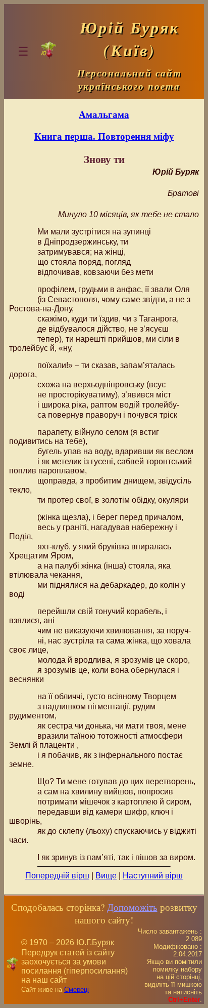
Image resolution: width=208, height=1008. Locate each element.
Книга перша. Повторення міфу (104, 136)
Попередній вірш (57, 875)
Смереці (76, 989)
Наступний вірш (153, 875)
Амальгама (104, 114)
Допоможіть (132, 907)
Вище (106, 875)
